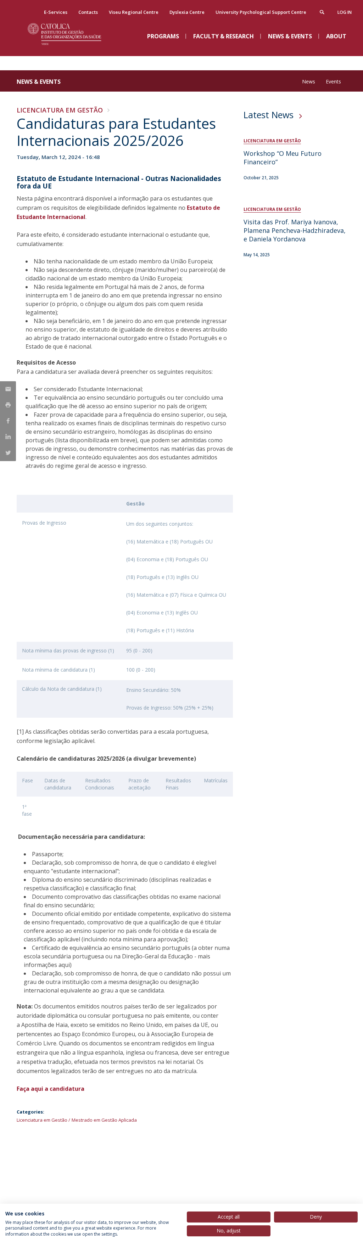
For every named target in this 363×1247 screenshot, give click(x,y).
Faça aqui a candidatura (50, 1089)
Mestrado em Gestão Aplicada (104, 1120)
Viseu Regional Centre (133, 12)
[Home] (70, 50)
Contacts (88, 12)
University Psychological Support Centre (261, 12)
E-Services (55, 12)
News (308, 81)
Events (333, 81)
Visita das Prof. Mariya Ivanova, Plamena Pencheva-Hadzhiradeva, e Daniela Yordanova (295, 230)
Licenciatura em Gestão (60, 110)
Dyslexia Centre (187, 12)
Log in (344, 12)
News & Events (39, 82)
